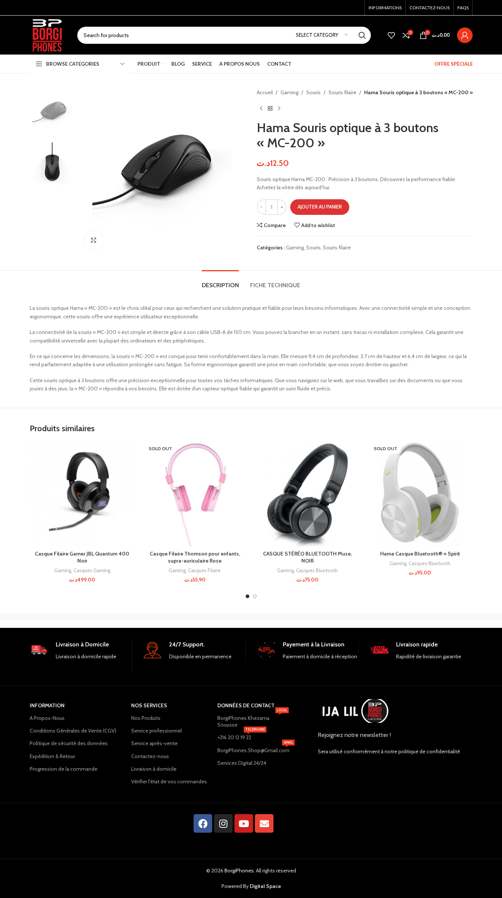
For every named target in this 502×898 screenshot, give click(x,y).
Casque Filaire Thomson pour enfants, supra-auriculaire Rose (195, 557)
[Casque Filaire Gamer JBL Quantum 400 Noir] (82, 494)
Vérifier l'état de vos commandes (169, 781)
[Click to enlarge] (93, 240)
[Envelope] (264, 823)
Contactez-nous (150, 756)
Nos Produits (146, 718)
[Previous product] (261, 108)
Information (47, 705)
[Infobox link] (81, 657)
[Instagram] (223, 823)
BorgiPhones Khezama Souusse (252, 720)
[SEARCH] (362, 35)
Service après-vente (154, 743)
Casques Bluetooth (317, 570)
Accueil (265, 92)
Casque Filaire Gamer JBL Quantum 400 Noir (82, 557)
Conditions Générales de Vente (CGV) (73, 730)
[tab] (220, 281)
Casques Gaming (92, 570)
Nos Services (149, 705)
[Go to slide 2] (255, 596)
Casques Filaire (204, 570)
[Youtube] (243, 823)
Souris (313, 92)
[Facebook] (203, 823)
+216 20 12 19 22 (241, 736)
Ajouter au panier (320, 207)
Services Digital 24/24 (241, 763)
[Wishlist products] (391, 35)
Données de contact (246, 705)
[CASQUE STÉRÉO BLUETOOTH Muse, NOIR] (307, 494)
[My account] (464, 35)
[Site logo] (48, 34)
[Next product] (279, 108)
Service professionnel (156, 730)
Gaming (289, 92)
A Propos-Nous (47, 718)
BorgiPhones (239, 870)
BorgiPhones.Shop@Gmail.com (253, 749)
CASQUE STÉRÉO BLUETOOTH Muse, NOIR (307, 557)
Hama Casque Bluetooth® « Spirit (420, 553)
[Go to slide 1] (247, 596)
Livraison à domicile (153, 769)
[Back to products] (270, 108)
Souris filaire (342, 92)
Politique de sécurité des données (69, 743)
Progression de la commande (63, 769)
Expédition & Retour (52, 756)
